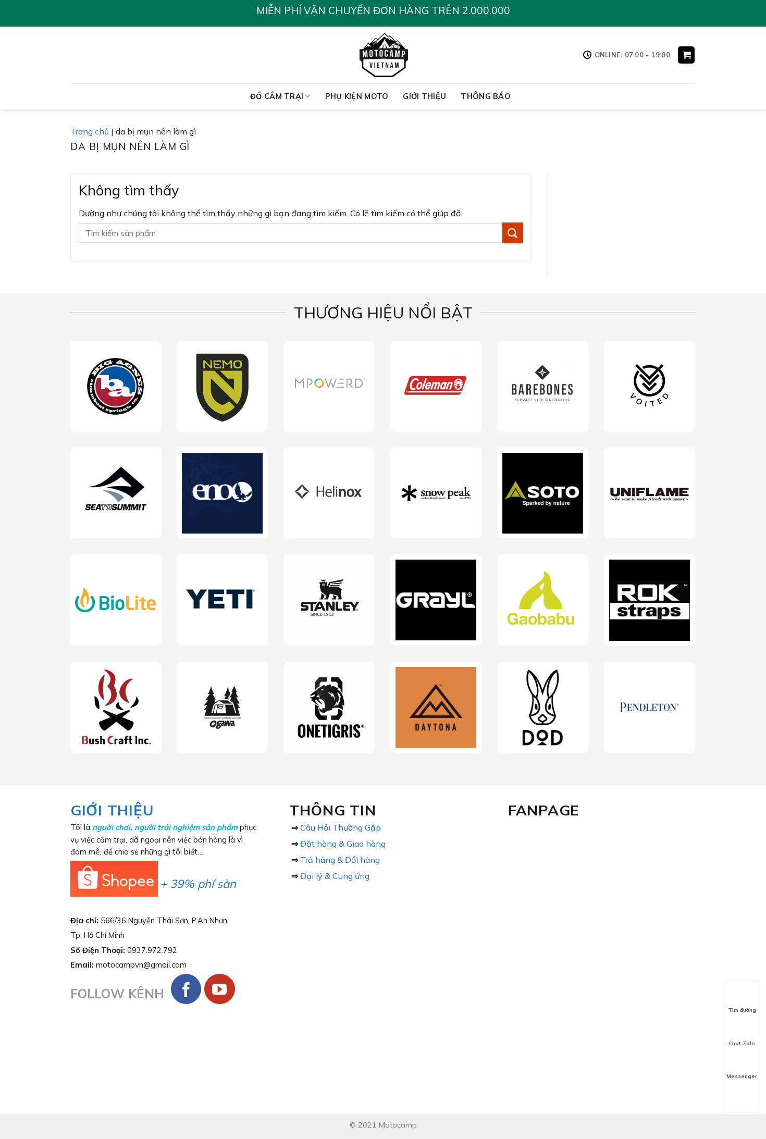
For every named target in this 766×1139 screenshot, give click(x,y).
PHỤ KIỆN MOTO (357, 96)
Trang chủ (89, 131)
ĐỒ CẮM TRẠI (276, 96)
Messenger (741, 1076)
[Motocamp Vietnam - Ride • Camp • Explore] (383, 55)
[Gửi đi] (512, 232)
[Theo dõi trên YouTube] (219, 989)
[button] (686, 55)
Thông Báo (486, 96)
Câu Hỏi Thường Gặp (340, 827)
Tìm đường (742, 1010)
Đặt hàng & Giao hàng (343, 843)
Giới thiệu (424, 96)
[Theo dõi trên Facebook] (186, 989)
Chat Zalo (741, 1043)
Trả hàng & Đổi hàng (340, 860)
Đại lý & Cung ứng (334, 876)
